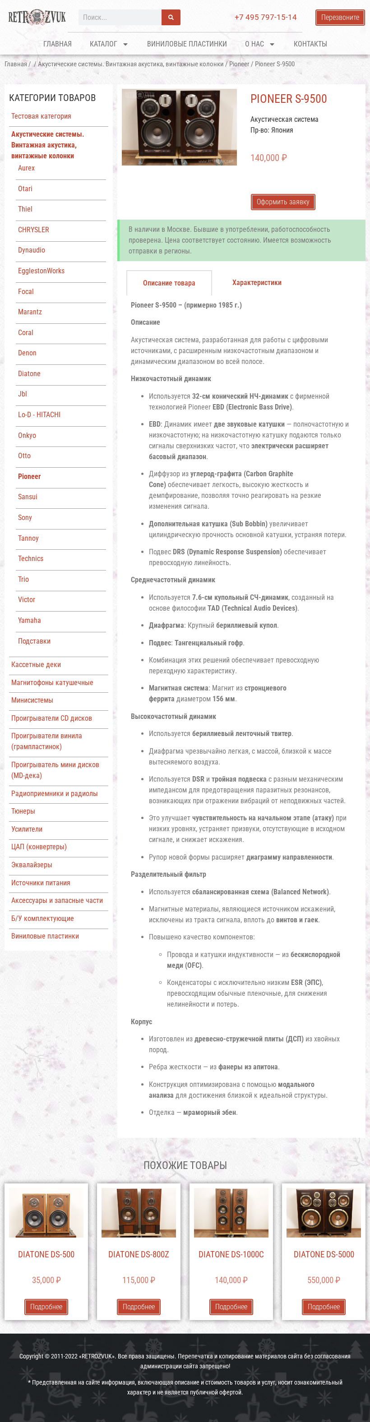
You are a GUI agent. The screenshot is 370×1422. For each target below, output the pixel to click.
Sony (25, 517)
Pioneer (239, 64)
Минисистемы (32, 700)
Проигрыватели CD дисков (51, 718)
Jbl (22, 394)
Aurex (26, 168)
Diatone (29, 373)
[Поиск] (171, 17)
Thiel (25, 209)
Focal (26, 291)
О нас (254, 44)
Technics (30, 558)
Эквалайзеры (31, 865)
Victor (26, 599)
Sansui (27, 496)
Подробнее (46, 1306)
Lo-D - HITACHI (39, 414)
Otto (24, 455)
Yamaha (29, 620)
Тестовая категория (41, 116)
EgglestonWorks (41, 271)
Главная (57, 44)
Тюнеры (23, 811)
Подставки (34, 641)
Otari (25, 188)
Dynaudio (31, 250)
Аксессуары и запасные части (57, 900)
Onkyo (27, 435)
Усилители (26, 829)
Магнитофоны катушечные (52, 682)
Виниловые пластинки (187, 44)
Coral (25, 332)
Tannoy (28, 538)
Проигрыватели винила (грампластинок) (46, 741)
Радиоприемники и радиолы (54, 793)
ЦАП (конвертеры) (39, 846)
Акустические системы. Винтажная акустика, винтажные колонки (131, 64)
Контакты (310, 44)
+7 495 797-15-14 (266, 17)
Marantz (30, 312)
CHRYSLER (33, 229)
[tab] (169, 282)
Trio (23, 579)
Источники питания (40, 883)
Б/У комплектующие (42, 918)
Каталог (103, 44)
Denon (27, 353)
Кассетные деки (36, 664)
